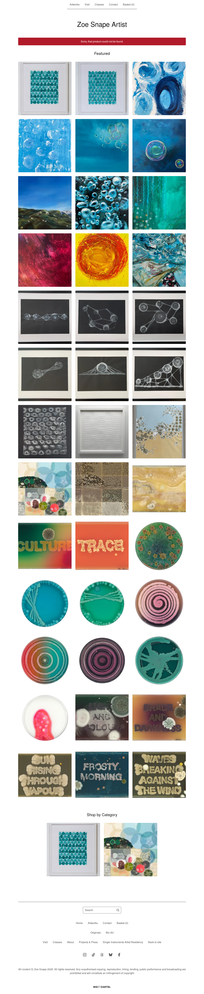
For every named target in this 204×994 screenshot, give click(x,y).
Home (79, 923)
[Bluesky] (110, 955)
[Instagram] (84, 955)
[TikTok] (93, 955)
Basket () (128, 4)
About (70, 942)
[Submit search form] (118, 910)
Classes (99, 4)
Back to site (154, 942)
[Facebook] (119, 955)
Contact (113, 4)
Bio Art (109, 932)
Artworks (75, 4)
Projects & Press (88, 942)
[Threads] (102, 955)
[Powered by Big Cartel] (102, 987)
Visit (87, 4)
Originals (96, 932)
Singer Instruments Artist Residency (123, 942)
